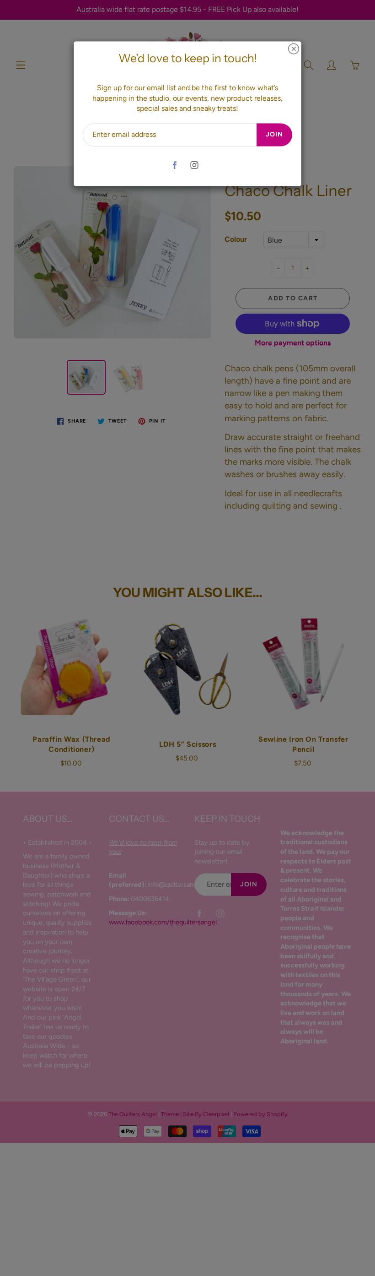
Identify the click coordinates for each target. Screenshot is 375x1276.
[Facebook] (174, 165)
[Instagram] (194, 165)
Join (274, 135)
